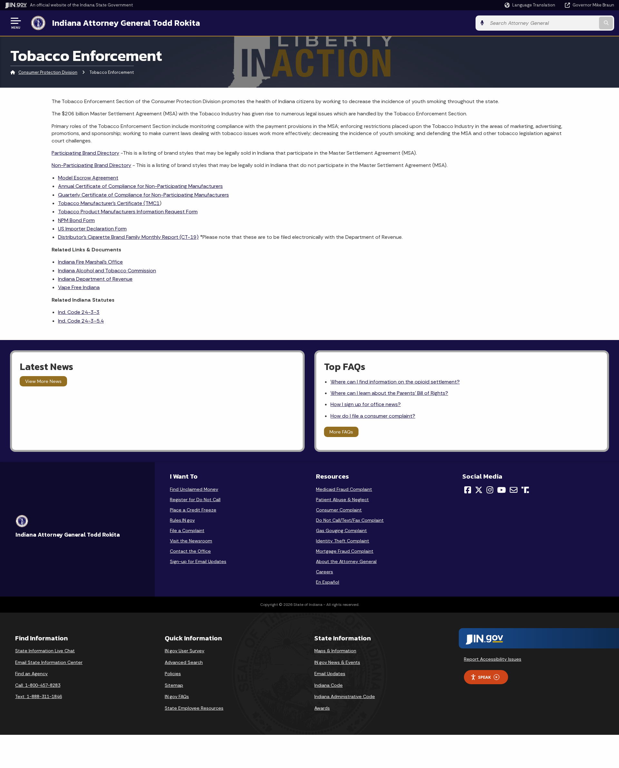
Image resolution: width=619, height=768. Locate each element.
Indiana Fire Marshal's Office (90, 261)
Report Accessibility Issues (492, 659)
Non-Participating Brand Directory (91, 165)
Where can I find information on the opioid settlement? (395, 381)
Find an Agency (31, 673)
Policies (173, 673)
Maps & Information (335, 651)
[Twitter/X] (479, 490)
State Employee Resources (194, 708)
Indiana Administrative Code (344, 696)
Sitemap (174, 685)
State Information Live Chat (45, 651)
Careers (324, 572)
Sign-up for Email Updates (198, 561)
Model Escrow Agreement (88, 177)
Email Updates (329, 673)
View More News (43, 381)
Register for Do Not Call (195, 499)
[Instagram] (489, 490)
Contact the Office (190, 551)
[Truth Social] (525, 490)
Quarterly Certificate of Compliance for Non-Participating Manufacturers (143, 194)
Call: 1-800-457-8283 (37, 685)
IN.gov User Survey (184, 651)
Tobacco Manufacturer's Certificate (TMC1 (109, 203)
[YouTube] (501, 490)
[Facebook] (467, 490)
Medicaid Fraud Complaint (344, 489)
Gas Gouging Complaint (341, 530)
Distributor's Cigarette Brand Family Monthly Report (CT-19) (128, 237)
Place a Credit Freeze (193, 510)
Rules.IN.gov (182, 520)
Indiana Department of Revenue (95, 279)
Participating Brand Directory (85, 153)
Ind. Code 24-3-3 (79, 312)
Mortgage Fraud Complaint (344, 551)
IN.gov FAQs (177, 696)
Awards (322, 708)
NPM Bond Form (76, 220)
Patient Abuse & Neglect (342, 499)
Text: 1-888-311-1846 (38, 696)
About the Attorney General (346, 561)
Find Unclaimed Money (194, 489)
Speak (484, 677)
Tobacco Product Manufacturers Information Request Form (128, 211)
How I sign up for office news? (365, 404)
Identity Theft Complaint (342, 541)
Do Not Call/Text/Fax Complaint (350, 520)
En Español (327, 582)
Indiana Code (328, 685)
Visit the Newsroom (191, 541)
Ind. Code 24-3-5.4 (81, 320)
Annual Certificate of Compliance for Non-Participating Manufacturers (140, 186)
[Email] (513, 490)
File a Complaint (187, 530)
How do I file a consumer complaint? (372, 416)
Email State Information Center (49, 662)
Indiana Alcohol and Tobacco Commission (107, 270)
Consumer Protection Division (47, 72)
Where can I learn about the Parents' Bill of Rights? (389, 393)
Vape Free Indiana (79, 287)
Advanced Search (184, 662)
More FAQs (341, 432)
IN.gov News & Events (337, 662)
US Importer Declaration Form (92, 228)
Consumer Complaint (339, 510)
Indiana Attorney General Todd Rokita (126, 23)
